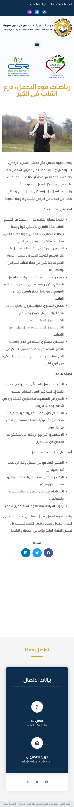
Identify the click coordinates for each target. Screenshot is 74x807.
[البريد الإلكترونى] (37, 743)
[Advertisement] (37, 598)
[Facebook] (44, 12)
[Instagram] (29, 12)
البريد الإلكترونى (37, 757)
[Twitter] (37, 12)
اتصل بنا (37, 720)
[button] (37, 44)
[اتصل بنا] (37, 707)
